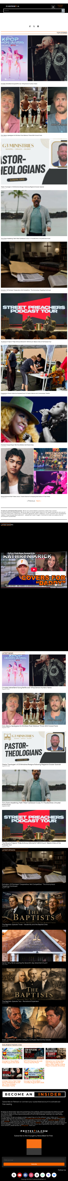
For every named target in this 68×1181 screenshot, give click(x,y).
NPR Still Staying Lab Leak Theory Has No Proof (33, 1061)
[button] (53, 6)
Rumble (56, 1120)
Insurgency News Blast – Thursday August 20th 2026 (34, 1081)
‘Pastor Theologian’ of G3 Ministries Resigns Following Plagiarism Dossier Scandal (22, 187)
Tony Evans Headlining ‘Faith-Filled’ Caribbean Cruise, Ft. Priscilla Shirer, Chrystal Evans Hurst (25, 238)
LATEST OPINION (8, 850)
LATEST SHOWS (7, 524)
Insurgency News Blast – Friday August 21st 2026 (11, 1061)
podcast (7, 1121)
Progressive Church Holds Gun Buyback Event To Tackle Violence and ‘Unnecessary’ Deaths (25, 393)
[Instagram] (31, 1175)
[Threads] (36, 1175)
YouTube (51, 1120)
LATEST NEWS (7, 653)
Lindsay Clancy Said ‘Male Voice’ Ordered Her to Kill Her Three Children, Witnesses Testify (11, 1083)
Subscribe (34, 1164)
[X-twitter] (14, 1175)
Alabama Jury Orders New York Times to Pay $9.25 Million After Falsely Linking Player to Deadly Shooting (55, 1063)
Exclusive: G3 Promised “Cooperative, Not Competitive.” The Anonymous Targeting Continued (26, 290)
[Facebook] (25, 1175)
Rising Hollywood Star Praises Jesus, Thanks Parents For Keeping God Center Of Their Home (25, 496)
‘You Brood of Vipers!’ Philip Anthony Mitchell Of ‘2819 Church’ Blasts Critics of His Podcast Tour (26, 341)
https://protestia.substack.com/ (35, 1118)
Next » (38, 501)
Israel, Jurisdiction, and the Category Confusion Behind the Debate (26, 1040)
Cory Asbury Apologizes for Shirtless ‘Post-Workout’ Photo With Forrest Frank (21, 135)
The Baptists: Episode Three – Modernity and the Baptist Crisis (25, 924)
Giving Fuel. (25, 1125)
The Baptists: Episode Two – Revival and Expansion (20, 1001)
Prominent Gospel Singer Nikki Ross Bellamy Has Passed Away (17, 445)
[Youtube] (19, 1175)
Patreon (38, 1122)
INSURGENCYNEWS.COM (12, 1045)
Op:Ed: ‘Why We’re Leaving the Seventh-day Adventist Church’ (25, 963)
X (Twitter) (61, 1117)
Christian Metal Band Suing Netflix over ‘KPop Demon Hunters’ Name (19, 84)
